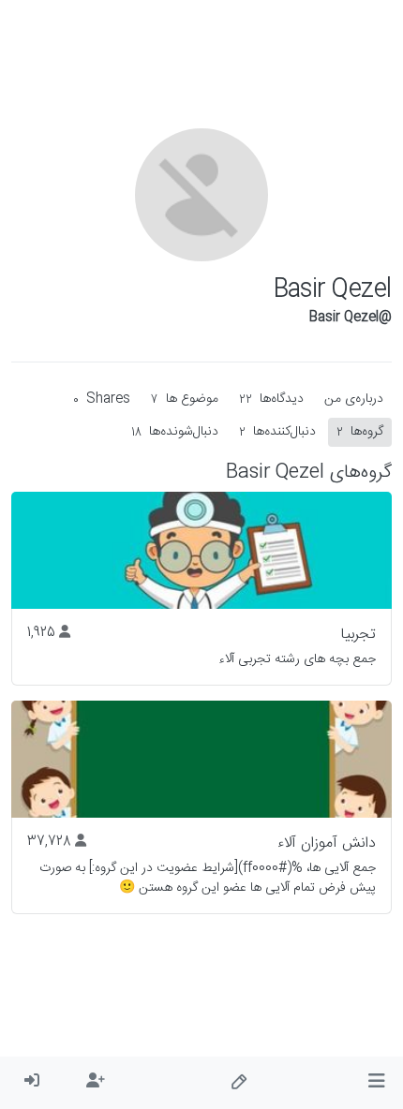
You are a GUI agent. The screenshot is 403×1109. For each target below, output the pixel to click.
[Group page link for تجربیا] (201, 550)
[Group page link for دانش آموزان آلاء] (201, 759)
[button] (376, 1083)
